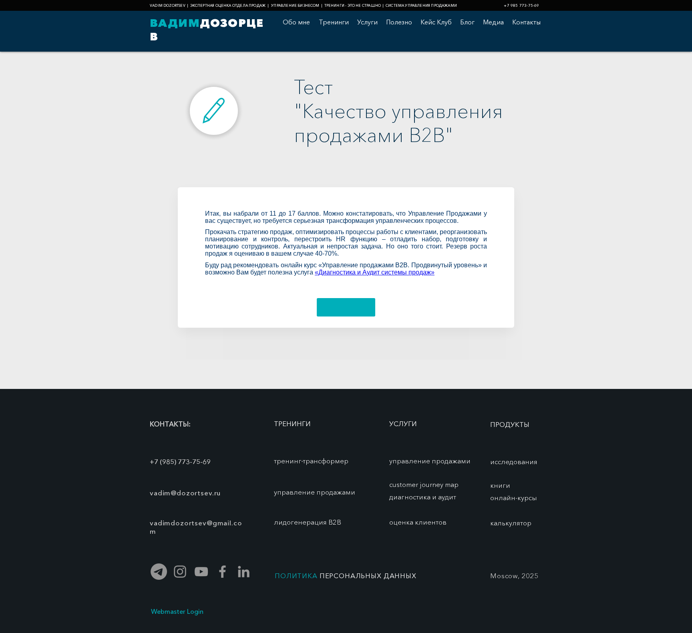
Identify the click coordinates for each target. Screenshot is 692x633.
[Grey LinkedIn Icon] (243, 571)
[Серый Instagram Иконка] (180, 571)
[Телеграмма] (159, 571)
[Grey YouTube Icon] (201, 571)
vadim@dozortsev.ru (185, 493)
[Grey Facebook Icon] (222, 571)
